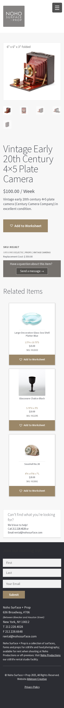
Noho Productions (50, 655)
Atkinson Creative (37, 679)
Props (28, 252)
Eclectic (18, 252)
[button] (25, 225)
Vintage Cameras (42, 252)
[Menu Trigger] (57, 8)
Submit (14, 595)
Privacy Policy (32, 687)
